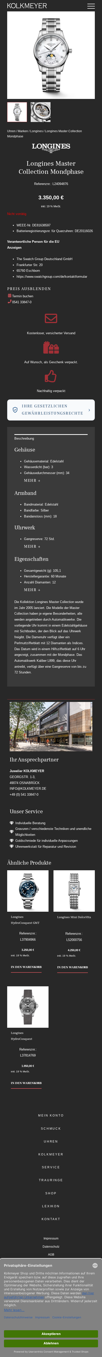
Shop (51, 1193)
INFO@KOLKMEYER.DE (28, 788)
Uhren (11, 131)
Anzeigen (14, 247)
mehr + (32, 480)
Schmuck (51, 1128)
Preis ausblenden (29, 288)
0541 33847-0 (21, 302)
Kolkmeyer (50, 1154)
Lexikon (51, 1206)
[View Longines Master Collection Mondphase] (17, 112)
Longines (36, 131)
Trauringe (51, 1180)
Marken (23, 131)
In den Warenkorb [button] (26, 967)
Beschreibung (24, 438)
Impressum (51, 1238)
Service (51, 1167)
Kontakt (51, 1219)
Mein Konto (51, 1115)
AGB (51, 1254)
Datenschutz (51, 1246)
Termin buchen (22, 296)
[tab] (50, 438)
